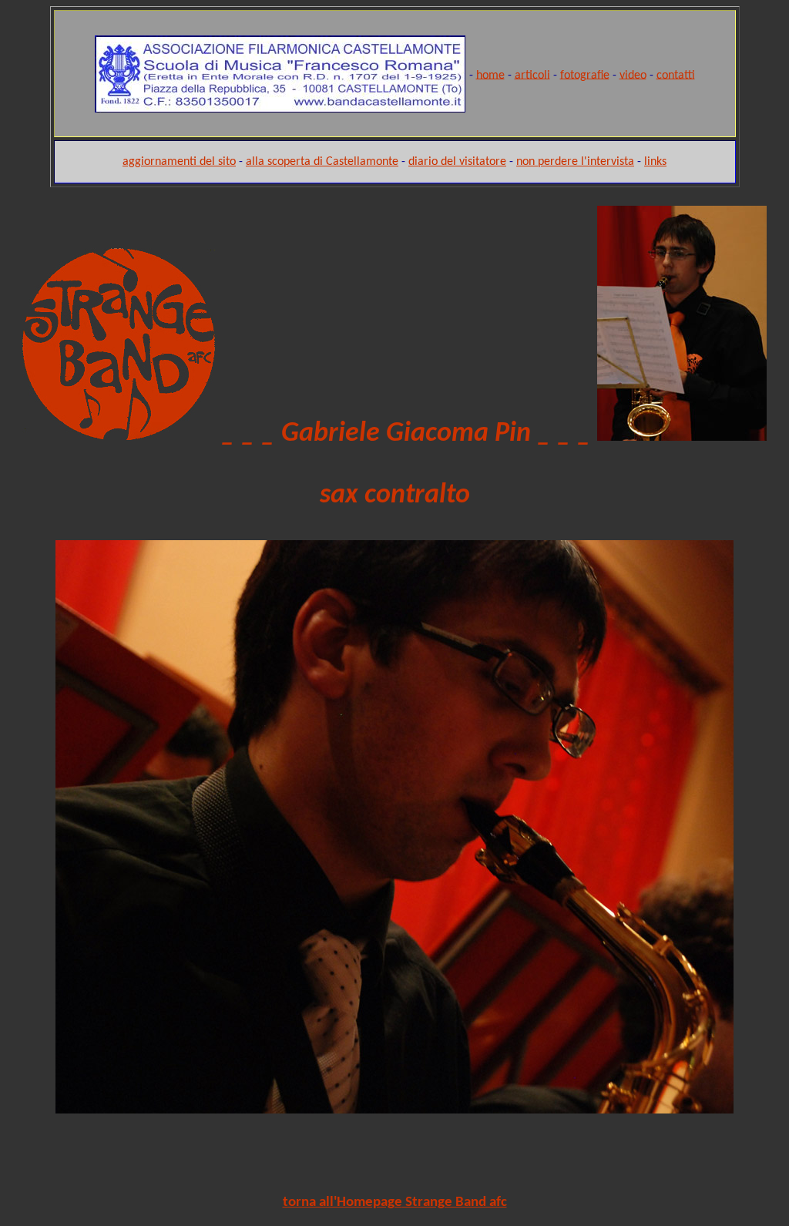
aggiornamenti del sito (179, 162)
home (490, 75)
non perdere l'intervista (575, 162)
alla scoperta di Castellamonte (322, 162)
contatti (675, 75)
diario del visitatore (457, 162)
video (632, 75)
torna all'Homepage (342, 1202)
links (655, 162)
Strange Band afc (454, 1202)
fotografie (584, 75)
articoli (532, 75)
